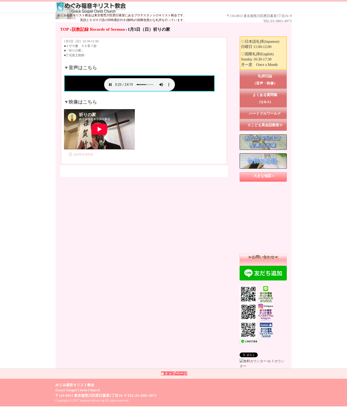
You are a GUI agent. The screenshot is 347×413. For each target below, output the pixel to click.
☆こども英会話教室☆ (265, 125)
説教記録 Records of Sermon (98, 29)
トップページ (176, 373)
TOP (64, 29)
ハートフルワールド (265, 113)
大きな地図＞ (264, 176)
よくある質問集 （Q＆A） (270, 98)
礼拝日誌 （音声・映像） (270, 79)
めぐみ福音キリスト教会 (166, 7)
